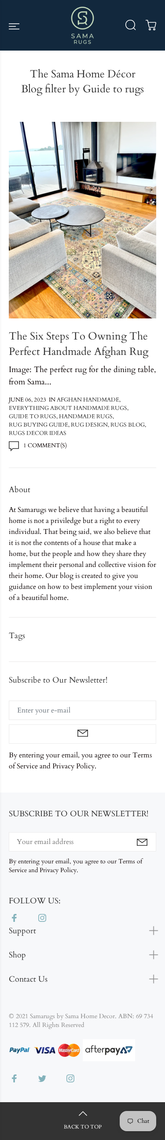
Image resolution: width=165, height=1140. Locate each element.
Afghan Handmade (88, 400)
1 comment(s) (45, 445)
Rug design (89, 425)
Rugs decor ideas (37, 433)
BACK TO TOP (83, 1126)
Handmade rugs (86, 416)
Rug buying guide (38, 425)
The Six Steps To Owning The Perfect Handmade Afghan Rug (78, 344)
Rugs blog (127, 425)
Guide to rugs (32, 416)
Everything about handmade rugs (68, 408)
